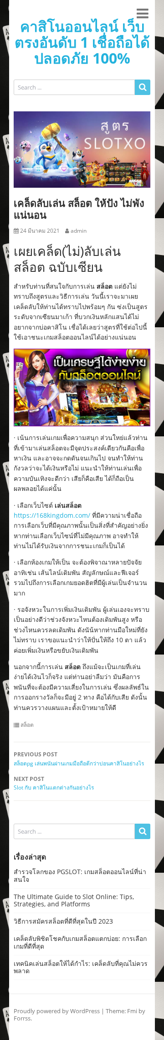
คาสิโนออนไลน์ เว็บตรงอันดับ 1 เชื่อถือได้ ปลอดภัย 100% (82, 42)
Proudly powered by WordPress (57, 1011)
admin (79, 231)
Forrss (22, 1018)
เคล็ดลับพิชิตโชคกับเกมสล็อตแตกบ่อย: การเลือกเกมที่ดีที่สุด (80, 942)
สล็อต (27, 725)
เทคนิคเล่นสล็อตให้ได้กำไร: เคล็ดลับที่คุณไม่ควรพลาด (81, 967)
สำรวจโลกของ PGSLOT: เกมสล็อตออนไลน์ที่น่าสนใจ (80, 875)
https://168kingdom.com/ (52, 515)
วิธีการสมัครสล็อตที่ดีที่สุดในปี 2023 (63, 921)
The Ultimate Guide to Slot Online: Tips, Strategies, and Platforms (74, 900)
